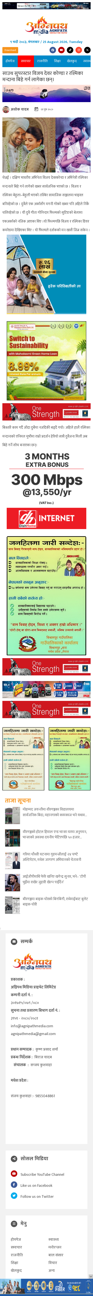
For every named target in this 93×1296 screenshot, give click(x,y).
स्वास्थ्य (53, 1239)
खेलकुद (72, 61)
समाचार (26, 61)
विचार (52, 1263)
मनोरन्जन (54, 1247)
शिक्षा (57, 61)
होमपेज (10, 61)
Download (10, 50)
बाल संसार (55, 1255)
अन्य (51, 1271)
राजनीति (42, 61)
